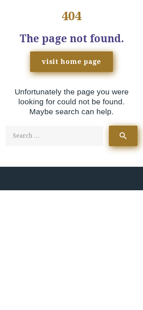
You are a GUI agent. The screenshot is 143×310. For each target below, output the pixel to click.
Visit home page (71, 61)
